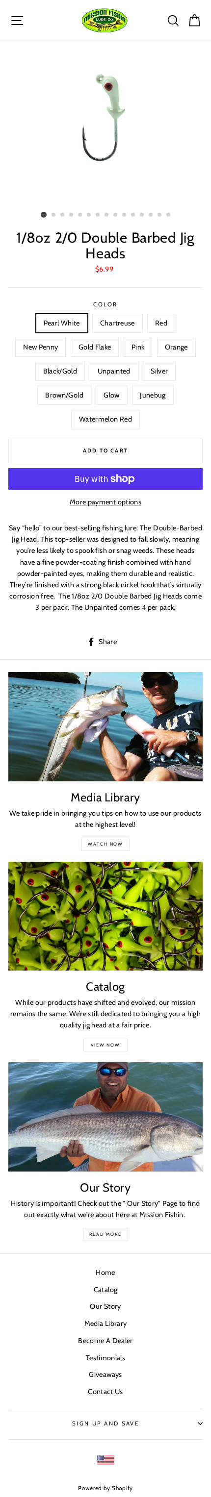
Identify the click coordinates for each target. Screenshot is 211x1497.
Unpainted (114, 371)
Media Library (105, 1323)
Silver (159, 371)
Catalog (106, 1289)
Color (105, 304)
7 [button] (98, 215)
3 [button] (62, 215)
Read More (105, 1234)
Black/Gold (60, 371)
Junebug (153, 395)
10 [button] (124, 215)
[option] (105, 124)
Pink (138, 347)
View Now (105, 1045)
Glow (111, 395)
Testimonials (105, 1357)
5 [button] (80, 215)
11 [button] (133, 215)
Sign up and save (105, 1423)
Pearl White (62, 323)
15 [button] (168, 215)
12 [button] (142, 215)
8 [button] (107, 215)
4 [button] (71, 215)
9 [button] (115, 215)
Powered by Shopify (105, 1488)
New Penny (40, 347)
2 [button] (54, 215)
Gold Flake (95, 347)
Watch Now (105, 844)
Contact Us (105, 1391)
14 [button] (160, 215)
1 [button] (44, 215)
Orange (176, 347)
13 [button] (151, 215)
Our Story (105, 1306)
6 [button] (89, 215)
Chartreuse (117, 323)
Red (161, 323)
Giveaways (105, 1374)
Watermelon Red (105, 419)
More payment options (105, 502)
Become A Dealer (105, 1340)
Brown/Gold (64, 395)
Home (105, 1272)
